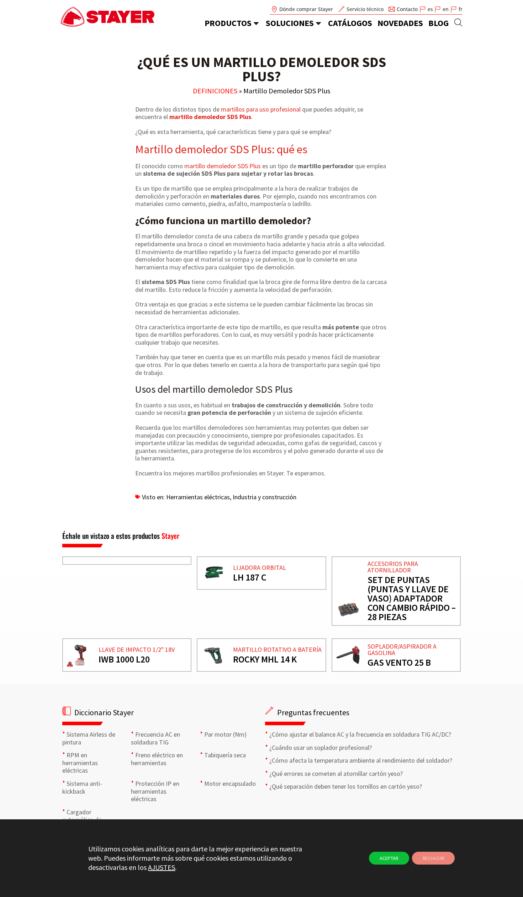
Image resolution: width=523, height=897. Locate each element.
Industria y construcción (264, 497)
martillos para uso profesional (261, 109)
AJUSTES (161, 867)
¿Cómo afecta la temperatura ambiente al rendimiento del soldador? (360, 760)
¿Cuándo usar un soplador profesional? (320, 747)
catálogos (350, 23)
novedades (400, 23)
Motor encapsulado (230, 783)
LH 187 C (249, 577)
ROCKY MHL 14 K (265, 659)
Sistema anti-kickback (82, 787)
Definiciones (215, 90)
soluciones (290, 23)
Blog (438, 23)
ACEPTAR (389, 858)
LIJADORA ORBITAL (259, 567)
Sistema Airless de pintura (88, 738)
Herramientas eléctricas (198, 497)
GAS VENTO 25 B (399, 662)
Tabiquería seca (225, 755)
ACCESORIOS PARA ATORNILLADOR (393, 567)
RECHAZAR (433, 858)
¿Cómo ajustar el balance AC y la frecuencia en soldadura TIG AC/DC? (360, 734)
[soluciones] (318, 23)
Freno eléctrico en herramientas (157, 759)
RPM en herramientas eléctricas (80, 762)
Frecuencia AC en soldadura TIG (155, 738)
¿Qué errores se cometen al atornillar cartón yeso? (336, 773)
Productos (228, 23)
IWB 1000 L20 (124, 659)
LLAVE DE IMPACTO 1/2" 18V (137, 649)
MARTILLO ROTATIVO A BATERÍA (277, 649)
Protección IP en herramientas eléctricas (155, 791)
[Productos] (256, 23)
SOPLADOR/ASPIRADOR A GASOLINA (402, 649)
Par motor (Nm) (225, 734)
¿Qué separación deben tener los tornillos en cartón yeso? (345, 786)
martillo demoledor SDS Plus (210, 117)
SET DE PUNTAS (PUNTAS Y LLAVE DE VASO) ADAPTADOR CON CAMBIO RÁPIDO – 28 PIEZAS (412, 598)
